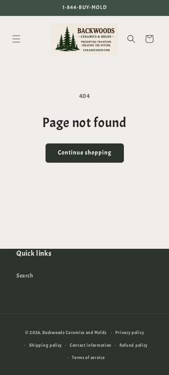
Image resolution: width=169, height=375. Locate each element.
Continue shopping (85, 153)
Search (24, 275)
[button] (16, 39)
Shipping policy (45, 345)
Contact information (91, 345)
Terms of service (88, 357)
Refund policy (133, 345)
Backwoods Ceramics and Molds (74, 332)
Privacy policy (129, 332)
